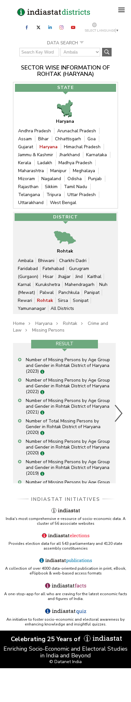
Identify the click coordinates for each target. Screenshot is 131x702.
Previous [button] (10, 413)
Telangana (29, 195)
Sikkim (51, 187)
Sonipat (80, 300)
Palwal (47, 292)
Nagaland (51, 179)
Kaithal (94, 277)
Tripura (53, 195)
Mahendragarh (79, 285)
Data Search (62, 43)
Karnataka (96, 155)
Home (19, 323)
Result (64, 343)
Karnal (24, 285)
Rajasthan (28, 187)
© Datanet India (65, 662)
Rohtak (45, 300)
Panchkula (69, 292)
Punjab (95, 179)
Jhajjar (64, 277)
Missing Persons (48, 330)
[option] (64, 413)
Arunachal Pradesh (76, 131)
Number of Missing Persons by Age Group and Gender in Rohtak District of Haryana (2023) (68, 365)
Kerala (24, 163)
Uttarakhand (31, 203)
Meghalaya (84, 171)
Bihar (43, 139)
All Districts (62, 308)
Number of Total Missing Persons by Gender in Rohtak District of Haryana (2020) (63, 426)
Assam (25, 139)
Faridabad (28, 269)
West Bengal (63, 203)
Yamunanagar (32, 308)
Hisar (48, 277)
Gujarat (25, 147)
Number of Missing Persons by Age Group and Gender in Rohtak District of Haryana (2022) (68, 386)
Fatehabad (53, 269)
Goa (91, 139)
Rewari (25, 300)
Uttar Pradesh (81, 195)
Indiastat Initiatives (65, 499)
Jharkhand (69, 155)
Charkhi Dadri (72, 261)
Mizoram (26, 179)
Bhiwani (46, 261)
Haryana (48, 147)
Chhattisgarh (68, 139)
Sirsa (63, 300)
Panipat (92, 292)
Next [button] (119, 413)
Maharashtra (31, 171)
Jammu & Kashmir (35, 155)
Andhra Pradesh (34, 131)
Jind (79, 277)
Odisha (74, 179)
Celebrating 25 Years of (46, 639)
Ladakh (45, 163)
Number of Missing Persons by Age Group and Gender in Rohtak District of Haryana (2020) (68, 447)
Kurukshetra (48, 285)
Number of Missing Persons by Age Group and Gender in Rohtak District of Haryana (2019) (68, 467)
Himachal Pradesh (82, 147)
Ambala (25, 261)
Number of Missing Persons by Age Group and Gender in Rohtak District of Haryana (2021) (68, 406)
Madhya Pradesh (75, 163)
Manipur (58, 171)
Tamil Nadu (75, 187)
